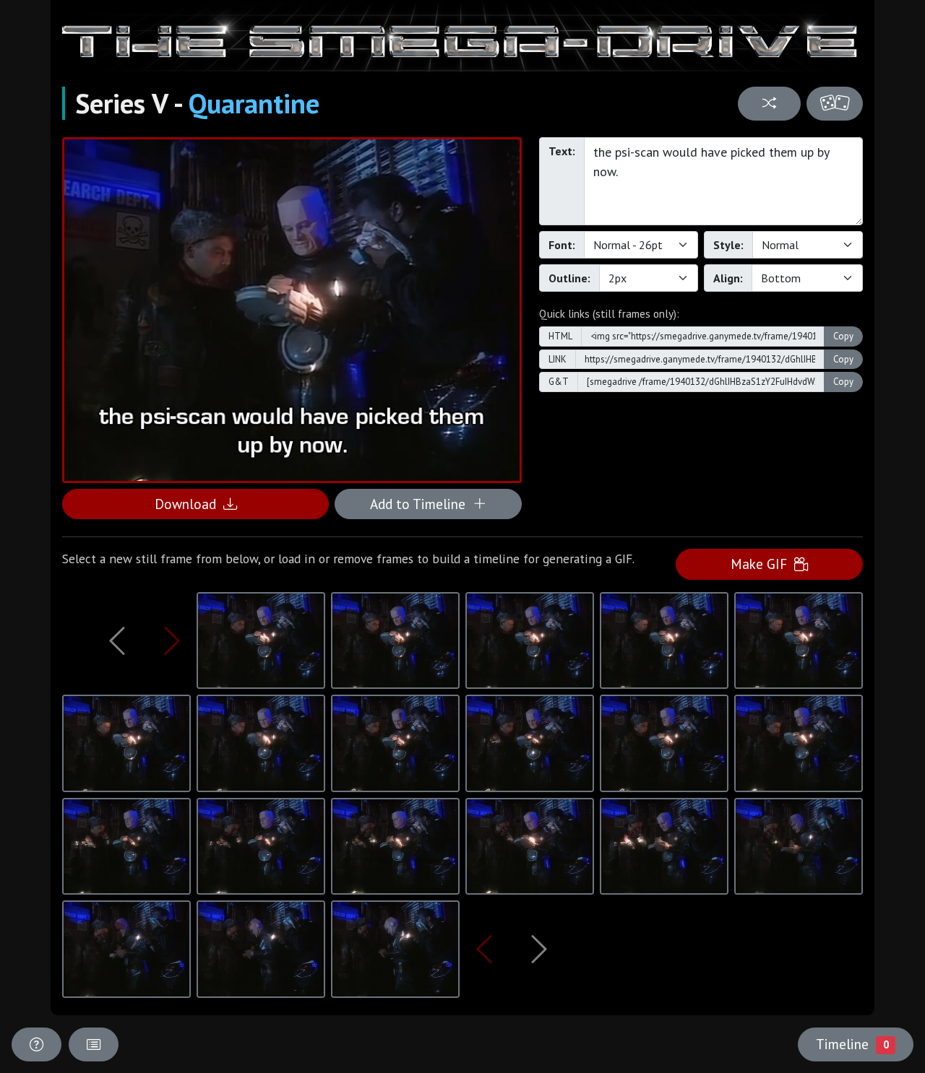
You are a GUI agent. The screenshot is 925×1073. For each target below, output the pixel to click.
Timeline (852, 1044)
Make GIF (762, 564)
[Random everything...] (834, 104)
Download (189, 504)
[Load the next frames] (538, 948)
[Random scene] (769, 104)
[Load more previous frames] (117, 640)
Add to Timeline (421, 504)
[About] (36, 1044)
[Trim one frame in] (172, 640)
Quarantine (254, 103)
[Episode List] (94, 1044)
